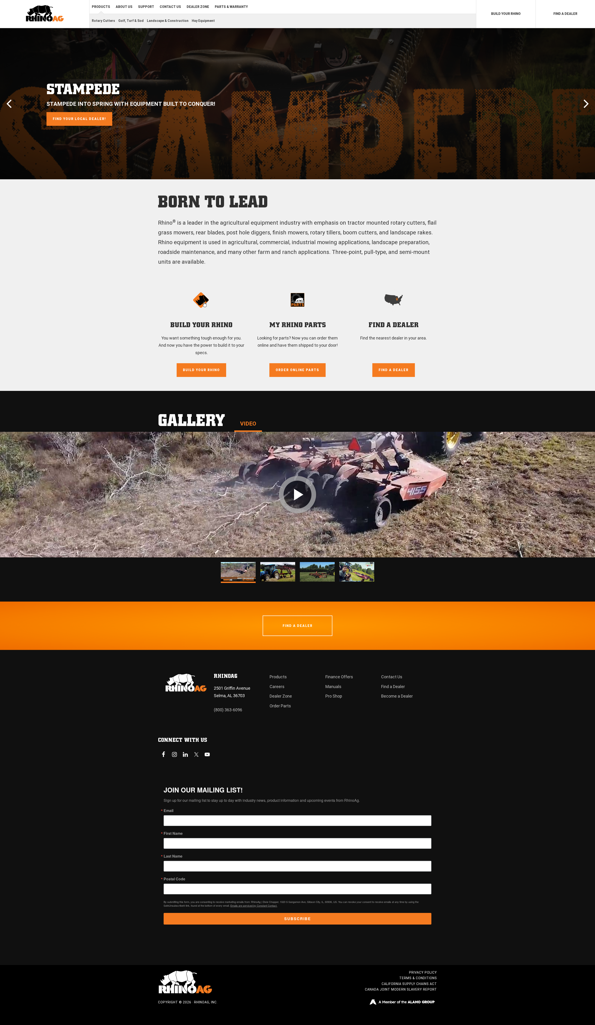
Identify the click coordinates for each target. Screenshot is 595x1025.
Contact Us (391, 676)
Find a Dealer (394, 370)
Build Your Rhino (201, 370)
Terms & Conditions (418, 978)
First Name (173, 833)
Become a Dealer (397, 696)
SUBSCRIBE (297, 918)
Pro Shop (333, 696)
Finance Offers (339, 676)
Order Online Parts (297, 370)
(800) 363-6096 (228, 709)
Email (168, 810)
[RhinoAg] (44, 14)
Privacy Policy (423, 972)
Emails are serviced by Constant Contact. (253, 905)
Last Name (173, 856)
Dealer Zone (281, 696)
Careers (277, 686)
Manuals (333, 686)
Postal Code (174, 879)
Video (248, 423)
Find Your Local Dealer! (79, 119)
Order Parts (280, 705)
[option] (297, 103)
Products (278, 676)
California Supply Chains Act (409, 984)
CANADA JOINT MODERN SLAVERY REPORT (401, 989)
